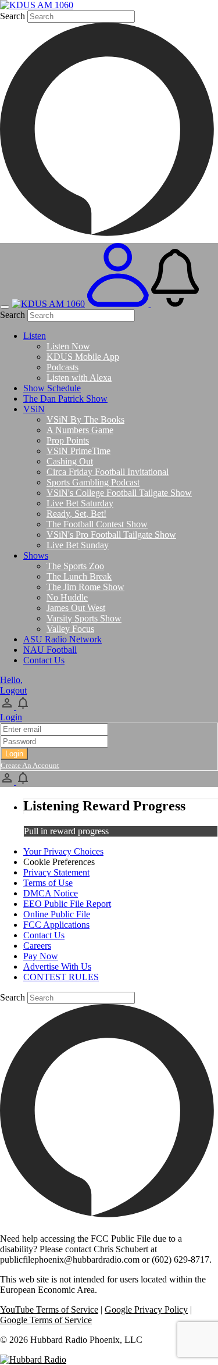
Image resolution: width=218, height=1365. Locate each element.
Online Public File (56, 914)
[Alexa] (109, 237)
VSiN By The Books (85, 419)
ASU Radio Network (62, 639)
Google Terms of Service (46, 1320)
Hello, (11, 680)
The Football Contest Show (97, 524)
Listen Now (68, 346)
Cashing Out (70, 461)
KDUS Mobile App (83, 357)
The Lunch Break (79, 576)
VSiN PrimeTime (78, 451)
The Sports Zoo (75, 566)
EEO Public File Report (67, 904)
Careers (37, 946)
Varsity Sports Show (84, 618)
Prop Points (68, 440)
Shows (35, 555)
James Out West (76, 608)
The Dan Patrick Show (65, 398)
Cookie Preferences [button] (59, 862)
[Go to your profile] (119, 304)
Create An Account (30, 765)
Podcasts (62, 367)
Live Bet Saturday (80, 503)
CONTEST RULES (61, 977)
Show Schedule (52, 388)
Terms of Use (48, 883)
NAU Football (50, 650)
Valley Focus (70, 629)
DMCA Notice (50, 893)
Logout (13, 690)
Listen (34, 336)
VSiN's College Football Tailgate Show (119, 493)
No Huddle (67, 597)
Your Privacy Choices (63, 851)
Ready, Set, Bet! (76, 514)
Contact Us (44, 660)
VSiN (34, 409)
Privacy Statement (56, 872)
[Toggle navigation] (4, 307)
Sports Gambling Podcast (93, 482)
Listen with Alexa (79, 378)
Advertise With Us (57, 966)
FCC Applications (56, 925)
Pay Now (40, 956)
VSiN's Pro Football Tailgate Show (111, 534)
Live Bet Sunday (78, 545)
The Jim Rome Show (85, 587)
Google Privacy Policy (146, 1309)
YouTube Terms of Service (49, 1309)
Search (12, 16)
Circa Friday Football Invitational (108, 472)
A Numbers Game (80, 430)
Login (11, 717)
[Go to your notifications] (175, 304)
